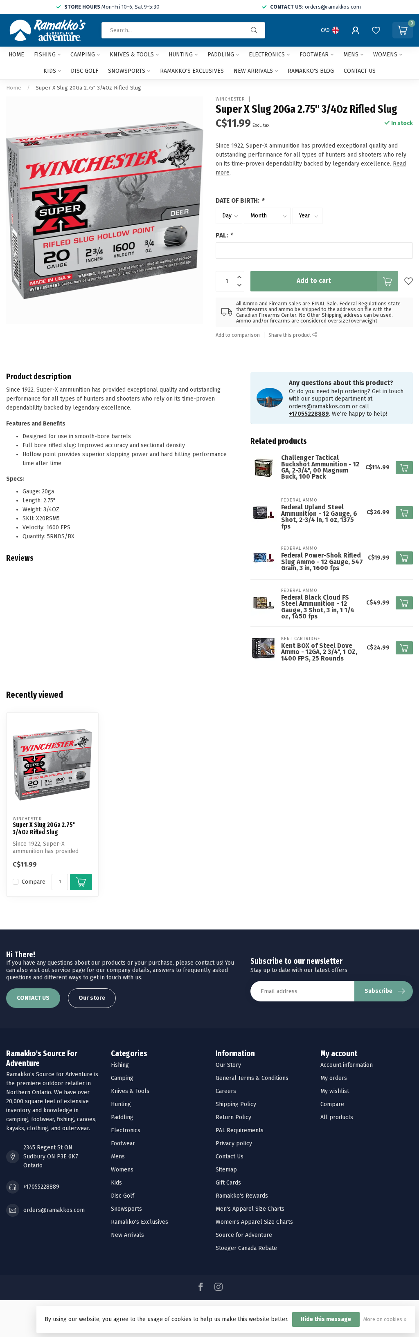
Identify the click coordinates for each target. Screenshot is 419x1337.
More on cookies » (385, 1319)
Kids (49, 70)
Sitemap (226, 1169)
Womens (385, 54)
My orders (333, 1078)
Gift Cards (228, 1182)
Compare (33, 882)
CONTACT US (33, 997)
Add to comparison (238, 335)
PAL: (224, 235)
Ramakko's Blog (311, 70)
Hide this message (326, 1319)
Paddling (220, 54)
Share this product (290, 335)
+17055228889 (309, 413)
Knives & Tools (132, 54)
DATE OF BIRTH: (240, 200)
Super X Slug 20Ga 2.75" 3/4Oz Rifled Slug (88, 88)
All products (336, 1117)
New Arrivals (253, 70)
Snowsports (126, 70)
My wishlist (334, 1091)
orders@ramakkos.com (54, 1210)
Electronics (267, 54)
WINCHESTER (230, 99)
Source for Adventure (244, 1235)
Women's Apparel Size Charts (254, 1221)
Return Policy (233, 1117)
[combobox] (183, 30)
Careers (226, 1091)
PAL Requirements (240, 1130)
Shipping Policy (236, 1104)
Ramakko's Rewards (242, 1195)
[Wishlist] (376, 30)
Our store (92, 997)
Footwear (314, 54)
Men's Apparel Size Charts (250, 1208)
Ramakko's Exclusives (192, 70)
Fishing (45, 54)
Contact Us (229, 1156)
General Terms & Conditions (252, 1078)
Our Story (228, 1065)
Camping (82, 54)
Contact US (360, 70)
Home (16, 54)
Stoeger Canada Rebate (246, 1248)
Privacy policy (234, 1143)
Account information (346, 1065)
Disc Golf (84, 70)
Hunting (181, 54)
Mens (350, 54)
